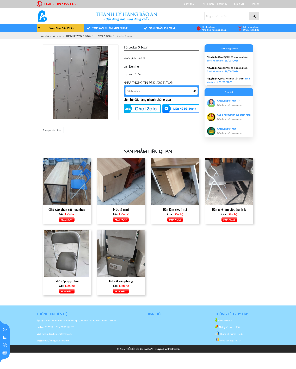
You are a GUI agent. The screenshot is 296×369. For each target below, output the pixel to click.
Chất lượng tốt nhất (226, 128)
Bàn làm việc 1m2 (175, 209)
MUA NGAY (67, 219)
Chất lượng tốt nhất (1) (228, 100)
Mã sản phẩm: (130, 58)
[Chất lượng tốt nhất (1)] (211, 100)
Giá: (125, 66)
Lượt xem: (129, 74)
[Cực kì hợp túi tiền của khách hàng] (211, 114)
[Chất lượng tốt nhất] (211, 128)
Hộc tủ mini (121, 209)
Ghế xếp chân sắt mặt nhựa (66, 209)
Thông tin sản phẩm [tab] (52, 130)
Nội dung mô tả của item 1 (230, 104)
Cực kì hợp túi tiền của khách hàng (233, 114)
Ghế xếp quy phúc (66, 281)
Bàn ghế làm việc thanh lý (229, 209)
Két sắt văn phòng (121, 281)
